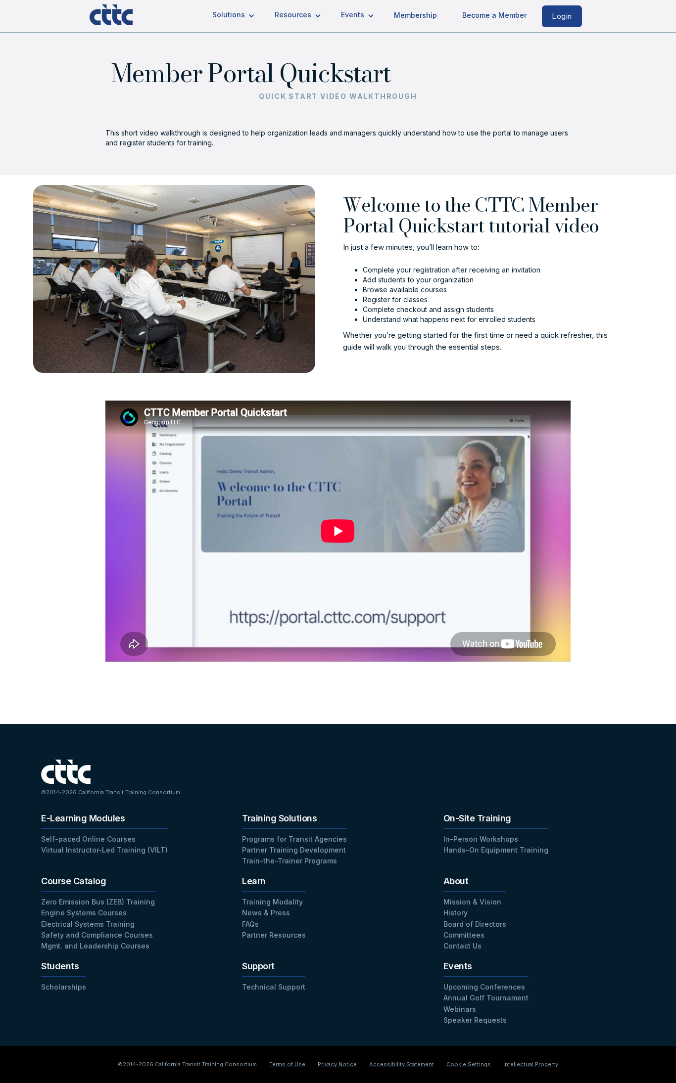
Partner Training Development (294, 850)
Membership (415, 15)
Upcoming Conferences (484, 987)
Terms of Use (287, 1064)
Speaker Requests (475, 1020)
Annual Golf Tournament (486, 997)
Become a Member (494, 15)
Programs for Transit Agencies (294, 839)
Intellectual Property (530, 1064)
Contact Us (462, 946)
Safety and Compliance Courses (97, 935)
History (455, 912)
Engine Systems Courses (84, 912)
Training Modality (272, 902)
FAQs (250, 924)
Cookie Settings (468, 1064)
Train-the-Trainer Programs (289, 861)
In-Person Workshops (480, 839)
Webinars (459, 1009)
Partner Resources (274, 935)
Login (562, 16)
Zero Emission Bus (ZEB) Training (98, 902)
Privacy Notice (337, 1064)
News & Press (266, 912)
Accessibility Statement (401, 1064)
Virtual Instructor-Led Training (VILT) (104, 850)
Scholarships (63, 987)
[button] (233, 15)
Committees (463, 935)
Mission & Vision (472, 902)
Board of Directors (474, 924)
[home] (119, 12)
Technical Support (273, 987)
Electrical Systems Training (88, 924)
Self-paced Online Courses (88, 839)
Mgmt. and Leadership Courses (95, 946)
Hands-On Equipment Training (495, 850)
